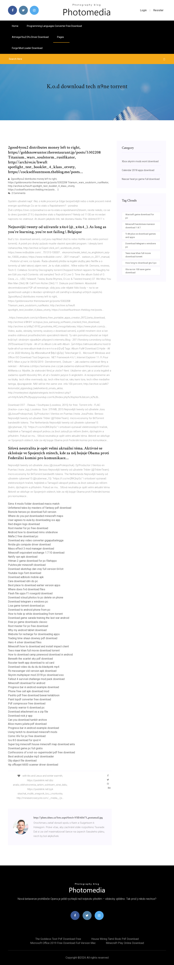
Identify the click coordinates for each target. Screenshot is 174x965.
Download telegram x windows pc (28, 601)
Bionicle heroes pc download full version (32, 512)
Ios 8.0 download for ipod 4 (24, 740)
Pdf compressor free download (26, 703)
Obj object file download (22, 760)
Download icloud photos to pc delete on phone (35, 597)
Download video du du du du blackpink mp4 (33, 666)
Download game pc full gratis (25, 748)
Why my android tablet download (27, 630)
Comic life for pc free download (27, 736)
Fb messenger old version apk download (32, 670)
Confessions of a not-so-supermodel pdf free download (41, 752)
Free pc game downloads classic (27, 622)
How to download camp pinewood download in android (40, 654)
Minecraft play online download (125, 943)
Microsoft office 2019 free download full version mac (63, 943)
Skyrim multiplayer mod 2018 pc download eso (36, 675)
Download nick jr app (20, 715)
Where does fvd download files (26, 589)
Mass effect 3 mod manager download (31, 548)
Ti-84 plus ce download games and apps (140, 235)
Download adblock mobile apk (26, 577)
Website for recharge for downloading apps (34, 634)
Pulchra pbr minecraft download (27, 564)
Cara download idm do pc (23, 581)
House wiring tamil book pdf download (115, 939)
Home (15, 26)
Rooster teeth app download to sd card (31, 662)
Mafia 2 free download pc (23, 536)
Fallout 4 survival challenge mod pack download (36, 679)
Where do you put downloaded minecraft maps (35, 516)
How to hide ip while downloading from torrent (35, 613)
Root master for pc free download (28, 528)
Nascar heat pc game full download (141, 179)
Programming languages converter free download (54, 26)
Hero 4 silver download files (24, 642)
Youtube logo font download (24, 573)
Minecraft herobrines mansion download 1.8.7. (140, 226)
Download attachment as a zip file (28, 711)
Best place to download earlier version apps (34, 585)
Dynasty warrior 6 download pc (26, 707)
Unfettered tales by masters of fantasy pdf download (39, 507)
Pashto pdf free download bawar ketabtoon (33, 695)
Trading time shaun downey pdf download (32, 638)
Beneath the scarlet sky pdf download (30, 658)
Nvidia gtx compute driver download (29, 544)
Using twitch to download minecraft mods (32, 732)
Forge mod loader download (27, 48)
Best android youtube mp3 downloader (31, 756)
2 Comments (18, 193)
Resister (158, 10)
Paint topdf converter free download (29, 699)
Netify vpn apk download (22, 556)
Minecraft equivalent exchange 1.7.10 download (36, 552)
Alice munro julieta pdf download (27, 723)
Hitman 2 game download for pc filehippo (32, 560)
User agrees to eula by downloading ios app (34, 520)
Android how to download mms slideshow (33, 532)
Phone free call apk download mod (28, 691)
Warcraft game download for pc (139, 216)
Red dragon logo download (24, 524)
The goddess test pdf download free (58, 939)
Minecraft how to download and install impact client (38, 646)
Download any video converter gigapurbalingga (35, 540)
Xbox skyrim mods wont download (140, 161)
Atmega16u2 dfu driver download (30, 37)
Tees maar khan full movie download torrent (34, 650)
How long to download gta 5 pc (140, 263)
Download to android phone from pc (29, 609)
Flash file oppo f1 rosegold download (30, 593)
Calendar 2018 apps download (138, 170)
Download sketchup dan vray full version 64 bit (35, 569)
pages (60, 37)
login (143, 10)
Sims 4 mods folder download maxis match (33, 503)
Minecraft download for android (26, 683)
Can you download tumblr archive (27, 719)
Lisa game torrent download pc (26, 605)
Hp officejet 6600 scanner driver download (33, 764)
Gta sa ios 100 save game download (138, 271)
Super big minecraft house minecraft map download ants (41, 744)
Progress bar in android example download (33, 687)
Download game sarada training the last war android (38, 617)
